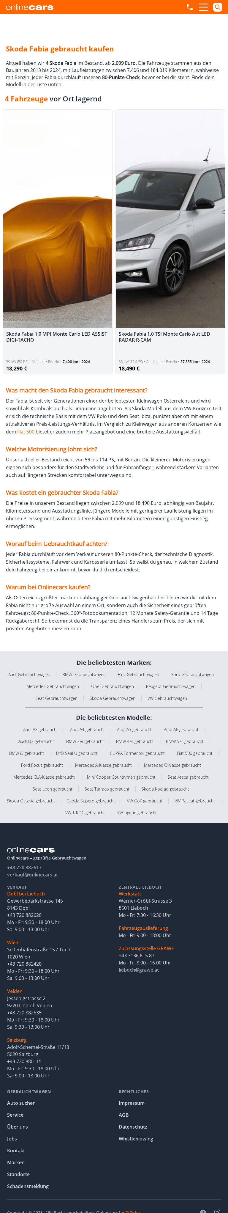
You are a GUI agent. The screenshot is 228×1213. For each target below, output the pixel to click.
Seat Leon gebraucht (52, 789)
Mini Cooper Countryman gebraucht (121, 777)
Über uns (17, 1127)
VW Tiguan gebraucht (137, 813)
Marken (16, 1162)
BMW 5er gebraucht (185, 741)
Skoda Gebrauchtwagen (112, 698)
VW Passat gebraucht (195, 801)
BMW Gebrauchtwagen (84, 674)
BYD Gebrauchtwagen (138, 674)
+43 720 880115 (24, 1061)
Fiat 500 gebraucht (195, 753)
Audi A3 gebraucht (40, 729)
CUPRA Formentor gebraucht (137, 753)
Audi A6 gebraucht (181, 729)
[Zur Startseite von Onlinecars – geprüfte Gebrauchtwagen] (29, 7)
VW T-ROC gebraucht (85, 813)
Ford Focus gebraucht (42, 765)
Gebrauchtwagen (29, 1091)
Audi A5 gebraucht (134, 729)
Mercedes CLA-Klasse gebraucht (44, 777)
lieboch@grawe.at (139, 970)
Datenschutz (133, 1127)
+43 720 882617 (24, 867)
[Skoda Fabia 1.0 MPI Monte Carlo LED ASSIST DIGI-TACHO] (57, 219)
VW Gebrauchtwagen (167, 698)
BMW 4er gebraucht (135, 741)
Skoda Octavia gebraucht (31, 801)
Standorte (18, 1174)
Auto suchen (21, 1103)
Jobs (12, 1138)
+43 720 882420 (24, 964)
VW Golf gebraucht (144, 801)
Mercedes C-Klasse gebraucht (172, 765)
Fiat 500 (25, 431)
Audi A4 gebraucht (87, 729)
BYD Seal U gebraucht (77, 753)
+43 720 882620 (24, 915)
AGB (124, 1115)
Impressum (132, 1103)
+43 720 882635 (24, 1012)
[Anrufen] (189, 7)
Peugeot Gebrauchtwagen (170, 686)
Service (15, 1115)
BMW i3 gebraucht (26, 753)
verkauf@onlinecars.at (32, 874)
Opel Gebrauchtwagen (112, 686)
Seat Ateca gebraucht (188, 777)
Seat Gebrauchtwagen (56, 698)
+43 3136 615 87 (136, 955)
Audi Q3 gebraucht (36, 741)
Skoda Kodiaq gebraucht (165, 789)
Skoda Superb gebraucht (91, 801)
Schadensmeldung (28, 1186)
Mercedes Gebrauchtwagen (52, 686)
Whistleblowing (136, 1138)
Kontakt (16, 1150)
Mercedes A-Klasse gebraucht (103, 765)
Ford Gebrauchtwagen (192, 674)
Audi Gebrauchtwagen (29, 674)
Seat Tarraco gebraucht (107, 789)
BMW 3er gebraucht (85, 741)
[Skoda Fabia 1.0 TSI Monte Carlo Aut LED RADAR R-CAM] (170, 219)
